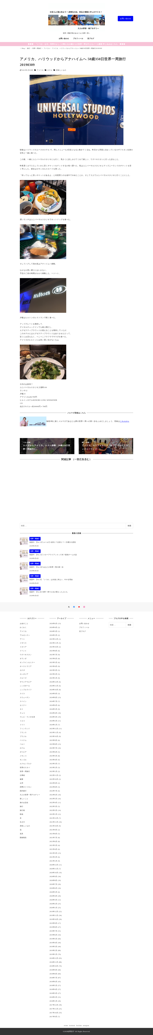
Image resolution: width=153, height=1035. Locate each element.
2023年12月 (53, 728)
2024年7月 (53, 701)
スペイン (23, 701)
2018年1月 (53, 1001)
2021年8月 (53, 834)
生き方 (22, 822)
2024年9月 (53, 693)
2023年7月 (53, 748)
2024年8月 (53, 697)
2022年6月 (53, 795)
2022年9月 (53, 783)
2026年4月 (53, 627)
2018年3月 (53, 993)
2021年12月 (53, 818)
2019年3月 (53, 946)
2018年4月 (53, 989)
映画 (21, 814)
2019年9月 (53, 923)
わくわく (23, 627)
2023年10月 (53, 736)
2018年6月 (53, 981)
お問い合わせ (125, 19)
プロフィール (84, 627)
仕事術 (22, 775)
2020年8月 (53, 880)
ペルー (22, 744)
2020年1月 (53, 908)
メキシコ (23, 756)
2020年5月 (53, 892)
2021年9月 (53, 830)
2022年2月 (53, 810)
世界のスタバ (25, 767)
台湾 (21, 783)
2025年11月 (53, 643)
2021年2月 (53, 857)
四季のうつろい (26, 787)
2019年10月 (53, 919)
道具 (21, 834)
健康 (21, 779)
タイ (21, 709)
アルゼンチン (25, 635)
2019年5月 (53, 939)
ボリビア (23, 752)
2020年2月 (53, 904)
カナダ (22, 670)
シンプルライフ (26, 690)
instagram (86, 1025)
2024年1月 (53, 725)
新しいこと (24, 799)
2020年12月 (53, 865)
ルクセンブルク (26, 764)
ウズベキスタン (26, 655)
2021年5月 (53, 845)
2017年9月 (53, 1016)
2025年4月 (53, 666)
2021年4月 (53, 849)
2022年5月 (53, 799)
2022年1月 (53, 814)
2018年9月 (53, 970)
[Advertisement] (73, 491)
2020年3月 (53, 900)
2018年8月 (53, 974)
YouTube (79, 1025)
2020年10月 (53, 872)
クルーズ (23, 678)
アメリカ (40, 70)
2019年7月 (53, 931)
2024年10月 (53, 690)
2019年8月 (53, 927)
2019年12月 (53, 911)
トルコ (22, 721)
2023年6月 (53, 752)
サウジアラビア (26, 682)
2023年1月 (53, 771)
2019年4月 (53, 943)
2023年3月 (53, 764)
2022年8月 (53, 787)
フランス (23, 732)
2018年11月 (53, 962)
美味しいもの (61, 70)
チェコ (22, 713)
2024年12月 (53, 682)
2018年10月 (53, 966)
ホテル (49, 70)
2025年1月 (53, 678)
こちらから (124, 421)
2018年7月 (53, 978)
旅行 (21, 806)
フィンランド (25, 728)
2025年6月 (53, 658)
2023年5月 (53, 756)
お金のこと (24, 623)
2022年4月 (53, 802)
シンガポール (25, 686)
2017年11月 (53, 1009)
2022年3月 (53, 806)
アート (22, 639)
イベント (23, 651)
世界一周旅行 (25, 771)
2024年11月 (53, 686)
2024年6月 (53, 705)
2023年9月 (53, 740)
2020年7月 (53, 884)
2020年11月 (53, 869)
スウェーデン (25, 697)
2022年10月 (53, 779)
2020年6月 (53, 888)
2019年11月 (53, 915)
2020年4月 (53, 896)
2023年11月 (53, 732)
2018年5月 (53, 985)
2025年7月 (53, 655)
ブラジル (23, 736)
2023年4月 (53, 760)
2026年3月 (53, 631)
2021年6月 (53, 841)
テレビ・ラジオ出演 (27, 717)
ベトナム (23, 740)
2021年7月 (53, 837)
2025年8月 (53, 651)
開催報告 (23, 837)
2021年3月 (53, 853)
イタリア (23, 647)
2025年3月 (53, 670)
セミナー (23, 705)
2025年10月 (53, 647)
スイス (22, 693)
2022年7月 (53, 791)
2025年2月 (53, 674)
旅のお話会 (24, 802)
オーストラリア (26, 666)
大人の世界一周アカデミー (30, 795)
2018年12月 (53, 958)
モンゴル (23, 760)
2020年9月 (53, 876)
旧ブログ (82, 631)
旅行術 (22, 810)
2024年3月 (53, 717)
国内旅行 (23, 791)
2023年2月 (53, 767)
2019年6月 (53, 935)
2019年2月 (53, 950)
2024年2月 (53, 721)
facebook (72, 1025)
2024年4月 (53, 713)
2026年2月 (53, 635)
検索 (129, 526)
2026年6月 (53, 623)
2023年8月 (53, 744)
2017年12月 (53, 1005)
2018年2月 (53, 997)
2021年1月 (53, 861)
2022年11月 (53, 775)
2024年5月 (53, 709)
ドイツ (22, 725)
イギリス (23, 643)
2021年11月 (53, 822)
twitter (66, 1025)
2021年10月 (53, 826)
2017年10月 (53, 1013)
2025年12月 (53, 639)
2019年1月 (53, 954)
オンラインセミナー (27, 662)
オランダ (23, 658)
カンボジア (24, 674)
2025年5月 (53, 662)
